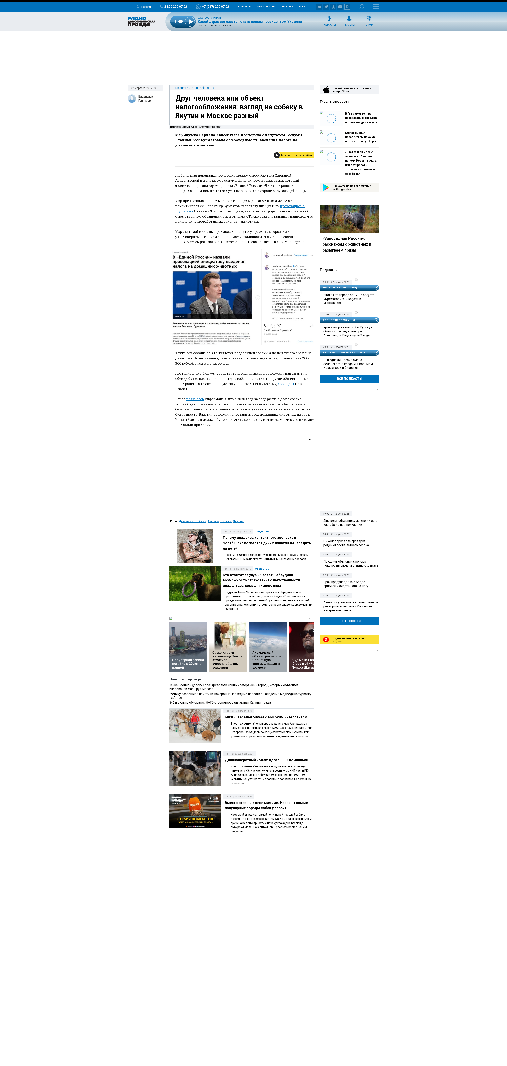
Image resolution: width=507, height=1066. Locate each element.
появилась (195, 398)
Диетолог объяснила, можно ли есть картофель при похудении (350, 523)
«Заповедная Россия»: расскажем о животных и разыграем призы (346, 244)
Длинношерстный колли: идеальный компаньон (266, 760)
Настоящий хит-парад (340, 287)
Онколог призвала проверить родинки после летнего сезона (346, 543)
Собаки (213, 521)
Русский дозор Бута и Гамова (345, 352)
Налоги (226, 521)
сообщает (286, 383)
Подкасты (329, 24)
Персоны (349, 24)
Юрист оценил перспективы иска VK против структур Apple (360, 137)
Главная (180, 87)
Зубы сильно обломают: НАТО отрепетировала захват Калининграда (220, 702)
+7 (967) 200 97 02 (215, 7)
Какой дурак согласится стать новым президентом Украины (250, 21)
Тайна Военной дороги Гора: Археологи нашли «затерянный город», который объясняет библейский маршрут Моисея (233, 687)
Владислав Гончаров (145, 98)
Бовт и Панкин (213, 18)
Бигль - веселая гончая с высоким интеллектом (266, 717)
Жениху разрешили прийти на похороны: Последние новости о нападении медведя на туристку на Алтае (240, 696)
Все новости (349, 621)
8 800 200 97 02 (175, 7)
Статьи (193, 87)
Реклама (287, 6)
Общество (207, 87)
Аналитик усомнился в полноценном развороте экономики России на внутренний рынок (350, 606)
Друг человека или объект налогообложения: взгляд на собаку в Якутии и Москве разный (239, 107)
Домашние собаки (192, 521)
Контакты (244, 6)
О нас (302, 6)
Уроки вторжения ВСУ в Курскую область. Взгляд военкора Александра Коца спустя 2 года (348, 331)
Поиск (361, 6)
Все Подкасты (349, 379)
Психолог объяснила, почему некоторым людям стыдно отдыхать (350, 563)
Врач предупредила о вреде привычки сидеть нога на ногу (345, 584)
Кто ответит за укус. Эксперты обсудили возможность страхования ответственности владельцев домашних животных (261, 580)
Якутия (238, 521)
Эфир (369, 24)
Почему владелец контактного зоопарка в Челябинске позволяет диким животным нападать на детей (267, 542)
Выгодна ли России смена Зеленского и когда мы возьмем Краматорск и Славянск (348, 364)
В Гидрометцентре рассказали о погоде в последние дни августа (361, 118)
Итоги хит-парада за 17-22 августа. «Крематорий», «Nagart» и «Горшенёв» (349, 299)
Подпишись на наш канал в (296, 155)
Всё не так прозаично (339, 320)
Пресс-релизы (266, 6)
